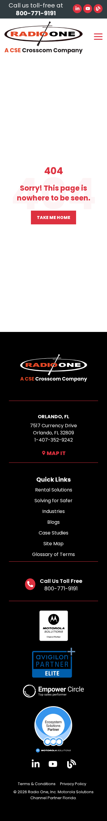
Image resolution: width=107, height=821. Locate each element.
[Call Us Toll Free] (30, 584)
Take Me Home (53, 217)
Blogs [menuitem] (53, 522)
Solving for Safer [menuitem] (53, 500)
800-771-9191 (61, 588)
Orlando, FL (53, 416)
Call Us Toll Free (61, 581)
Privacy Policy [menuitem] (73, 784)
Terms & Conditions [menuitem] (37, 784)
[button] (98, 36)
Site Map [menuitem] (53, 543)
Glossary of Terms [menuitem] (53, 554)
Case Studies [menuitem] (53, 532)
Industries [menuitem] (53, 511)
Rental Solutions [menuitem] (53, 489)
